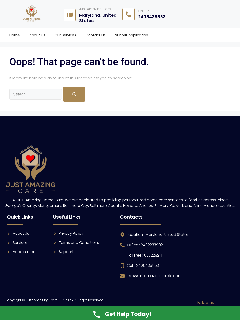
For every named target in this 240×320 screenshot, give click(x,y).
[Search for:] (36, 94)
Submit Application (131, 35)
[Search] (74, 94)
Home (14, 35)
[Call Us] (128, 14)
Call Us (143, 11)
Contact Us (96, 35)
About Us (37, 35)
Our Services (65, 35)
